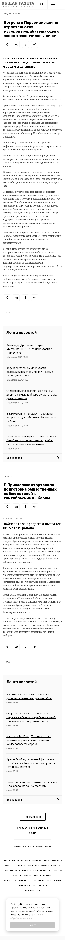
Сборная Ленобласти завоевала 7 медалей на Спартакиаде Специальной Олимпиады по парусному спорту (31, 717)
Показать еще (32, 816)
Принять (32, 925)
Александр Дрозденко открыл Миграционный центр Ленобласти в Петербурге (29, 348)
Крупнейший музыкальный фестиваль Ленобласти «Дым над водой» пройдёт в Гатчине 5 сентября (31, 763)
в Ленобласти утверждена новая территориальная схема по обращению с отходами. (30, 282)
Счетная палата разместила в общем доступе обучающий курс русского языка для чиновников (31, 394)
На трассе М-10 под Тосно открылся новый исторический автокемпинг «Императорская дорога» (28, 740)
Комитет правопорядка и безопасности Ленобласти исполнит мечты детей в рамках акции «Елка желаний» (31, 440)
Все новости (14, 457)
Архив (32, 833)
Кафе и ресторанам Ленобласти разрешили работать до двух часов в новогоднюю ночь (29, 371)
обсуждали (48, 79)
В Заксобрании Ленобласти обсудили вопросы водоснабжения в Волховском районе (31, 417)
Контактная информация (32, 827)
